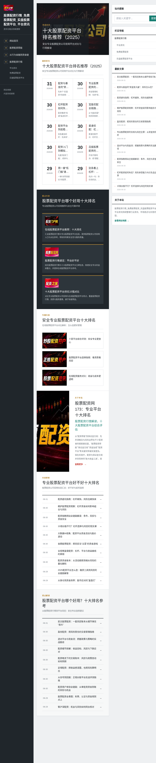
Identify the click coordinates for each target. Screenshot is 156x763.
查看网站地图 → (122, 220)
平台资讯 (13, 68)
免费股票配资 (15, 73)
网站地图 (7, 90)
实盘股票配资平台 (17, 78)
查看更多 (80, 464)
